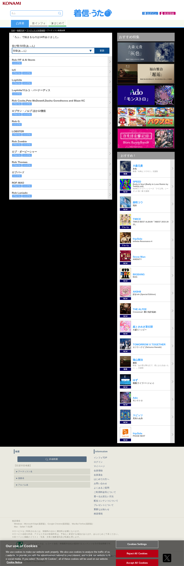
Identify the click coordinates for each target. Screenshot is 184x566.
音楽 (21, 23)
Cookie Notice (14, 562)
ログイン (98, 462)
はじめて (59, 23)
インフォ (40, 23)
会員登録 (98, 470)
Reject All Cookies (137, 553)
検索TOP (20, 30)
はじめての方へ (101, 479)
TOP (13, 30)
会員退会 (98, 475)
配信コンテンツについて (106, 501)
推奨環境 (98, 513)
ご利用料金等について (105, 492)
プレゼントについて (104, 505)
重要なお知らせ (101, 509)
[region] (92, 553)
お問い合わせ (100, 483)
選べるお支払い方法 (104, 496)
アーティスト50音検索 (36, 30)
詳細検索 (53, 459)
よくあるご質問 (101, 488)
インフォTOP (100, 457)
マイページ (99, 466)
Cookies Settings (137, 544)
